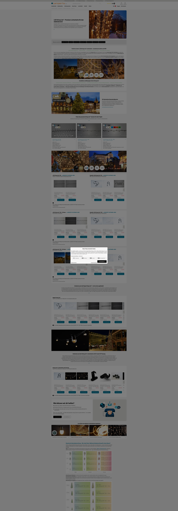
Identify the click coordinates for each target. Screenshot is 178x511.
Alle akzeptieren (102, 261)
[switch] (74, 258)
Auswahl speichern (94, 262)
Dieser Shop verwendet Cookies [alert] (89, 248)
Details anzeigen (74, 262)
